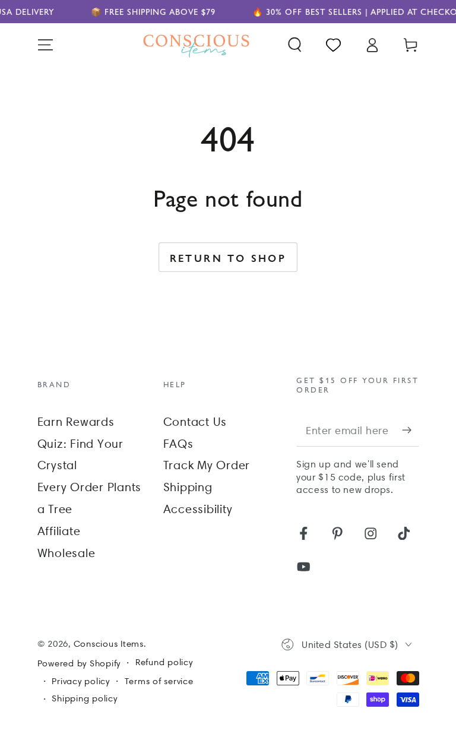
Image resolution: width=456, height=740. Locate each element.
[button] (295, 45)
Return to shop (228, 258)
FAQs (178, 444)
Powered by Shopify (79, 663)
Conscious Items (109, 643)
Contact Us (195, 422)
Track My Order (207, 465)
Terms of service (159, 681)
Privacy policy (81, 681)
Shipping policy (84, 698)
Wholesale (66, 553)
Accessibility (198, 509)
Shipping (188, 487)
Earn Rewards (76, 422)
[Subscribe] (410, 429)
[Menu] (45, 45)
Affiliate (59, 531)
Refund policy (164, 662)
